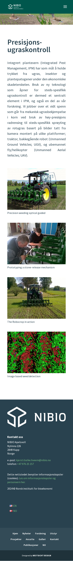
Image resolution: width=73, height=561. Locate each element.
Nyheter (26, 533)
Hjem (15, 533)
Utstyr (53, 533)
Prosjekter (16, 539)
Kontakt (54, 539)
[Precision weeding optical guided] (36, 208)
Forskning (40, 533)
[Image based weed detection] (36, 372)
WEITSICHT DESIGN (42, 555)
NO (44, 545)
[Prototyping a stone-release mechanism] (36, 263)
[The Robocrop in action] (36, 317)
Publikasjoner (31, 545)
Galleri (42, 539)
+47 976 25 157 (25, 464)
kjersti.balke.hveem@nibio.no (33, 460)
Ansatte (30, 539)
